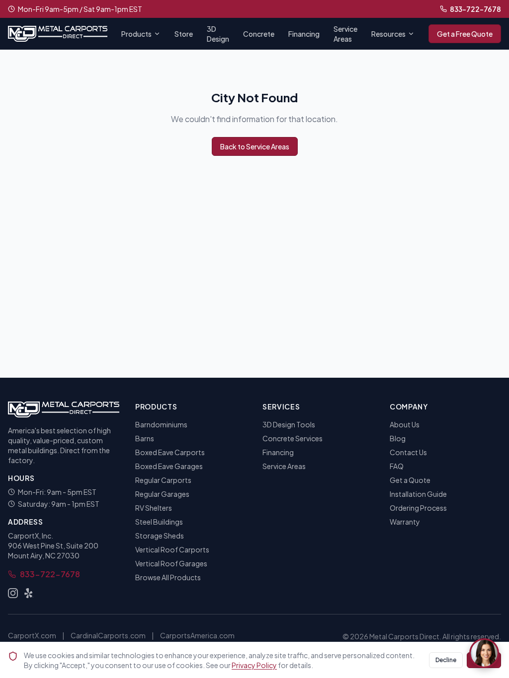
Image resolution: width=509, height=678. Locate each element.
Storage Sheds (159, 535)
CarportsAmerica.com (197, 635)
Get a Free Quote (465, 33)
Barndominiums (161, 424)
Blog (398, 438)
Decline (445, 660)
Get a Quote (410, 479)
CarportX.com (32, 635)
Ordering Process (418, 507)
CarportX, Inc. (30, 535)
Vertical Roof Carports (172, 549)
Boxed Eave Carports (170, 452)
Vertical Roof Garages (171, 563)
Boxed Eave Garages (169, 466)
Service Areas (345, 33)
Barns (144, 438)
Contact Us (408, 452)
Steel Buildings (159, 521)
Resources (388, 33)
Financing (304, 33)
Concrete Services (292, 438)
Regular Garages (162, 493)
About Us (405, 424)
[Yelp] (29, 593)
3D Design (218, 33)
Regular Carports (163, 479)
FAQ (397, 466)
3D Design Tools (288, 424)
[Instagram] (13, 593)
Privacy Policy (254, 665)
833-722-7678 (475, 8)
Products (136, 33)
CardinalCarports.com (108, 635)
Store (183, 33)
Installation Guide (418, 493)
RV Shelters (153, 507)
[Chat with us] (484, 653)
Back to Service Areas (254, 146)
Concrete (258, 33)
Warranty (405, 521)
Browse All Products (168, 577)
